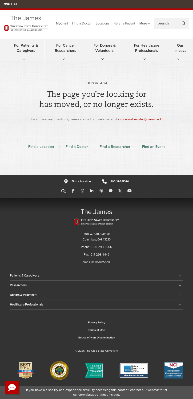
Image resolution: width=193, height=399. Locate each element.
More (143, 23)
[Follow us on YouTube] (129, 191)
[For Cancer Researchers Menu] (64, 59)
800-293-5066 (119, 181)
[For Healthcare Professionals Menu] (145, 59)
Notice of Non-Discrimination (96, 337)
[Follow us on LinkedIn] (91, 191)
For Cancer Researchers (65, 48)
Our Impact (180, 48)
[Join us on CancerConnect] (63, 191)
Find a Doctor (82, 23)
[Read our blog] (111, 191)
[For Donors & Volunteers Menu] (103, 59)
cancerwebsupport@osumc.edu (96, 395)
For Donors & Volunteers (104, 48)
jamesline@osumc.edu (96, 262)
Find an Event (153, 146)
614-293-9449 (100, 254)
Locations (103, 23)
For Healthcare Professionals (146, 48)
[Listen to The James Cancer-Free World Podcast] (101, 191)
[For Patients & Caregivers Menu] (24, 59)
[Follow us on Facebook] (73, 191)
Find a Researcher (115, 146)
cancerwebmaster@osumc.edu (140, 119)
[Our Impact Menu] (178, 59)
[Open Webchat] (12, 387)
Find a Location (41, 146)
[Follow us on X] (120, 191)
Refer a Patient (124, 23)
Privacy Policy (96, 322)
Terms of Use (96, 330)
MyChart (62, 23)
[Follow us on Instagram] (82, 191)
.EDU (10, 4)
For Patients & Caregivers (26, 48)
